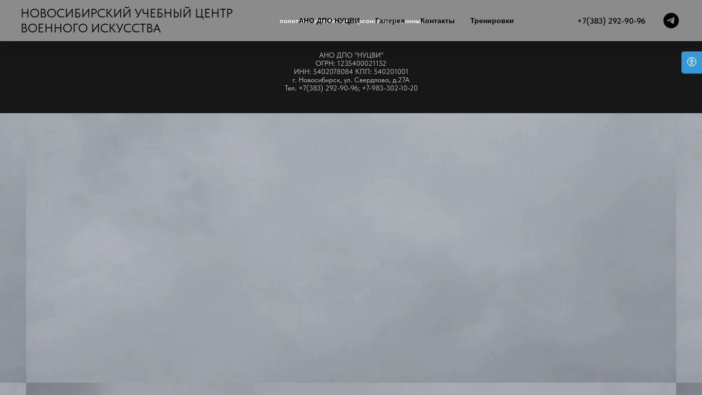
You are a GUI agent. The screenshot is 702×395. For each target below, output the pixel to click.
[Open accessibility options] (691, 62)
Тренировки (492, 20)
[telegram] (671, 20)
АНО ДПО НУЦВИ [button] (329, 20)
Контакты (437, 20)
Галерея (390, 20)
